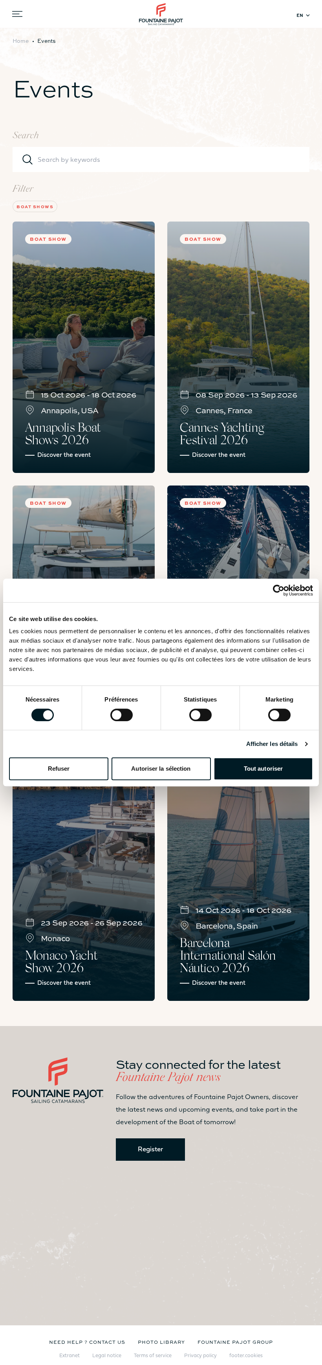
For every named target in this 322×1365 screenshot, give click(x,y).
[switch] (121, 715)
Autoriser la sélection (160, 768)
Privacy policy (200, 1355)
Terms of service (153, 1355)
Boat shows (34, 206)
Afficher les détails (272, 743)
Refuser (59, 768)
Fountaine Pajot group (235, 1341)
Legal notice (106, 1355)
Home (21, 40)
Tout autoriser (263, 768)
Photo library (161, 1341)
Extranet (69, 1355)
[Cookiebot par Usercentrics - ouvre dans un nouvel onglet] (278, 590)
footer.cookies (246, 1355)
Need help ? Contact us (87, 1341)
